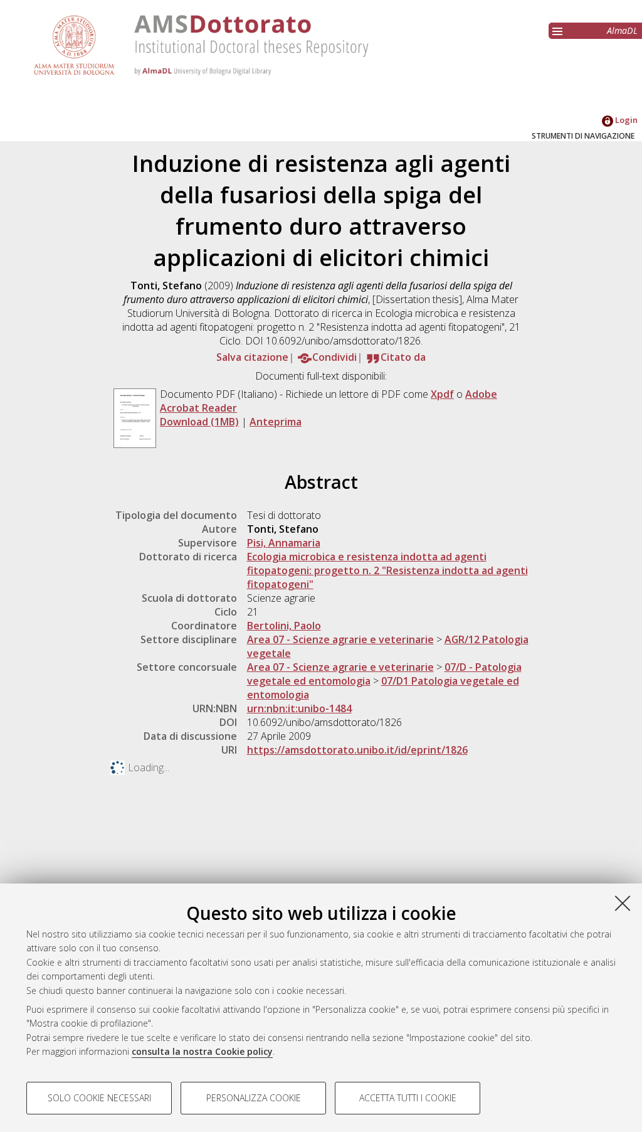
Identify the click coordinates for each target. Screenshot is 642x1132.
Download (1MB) (199, 422)
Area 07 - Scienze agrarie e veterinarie (340, 639)
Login (625, 119)
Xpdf (442, 394)
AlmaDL (622, 30)
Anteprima (276, 422)
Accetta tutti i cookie (407, 1098)
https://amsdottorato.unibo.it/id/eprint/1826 (357, 750)
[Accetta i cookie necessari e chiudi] (623, 903)
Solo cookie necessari (99, 1098)
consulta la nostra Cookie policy (202, 1051)
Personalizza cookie (253, 1098)
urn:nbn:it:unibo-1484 (299, 708)
